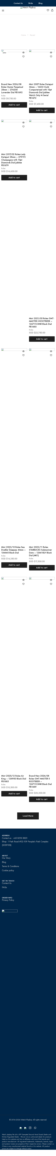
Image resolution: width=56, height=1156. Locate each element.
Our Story (6, 857)
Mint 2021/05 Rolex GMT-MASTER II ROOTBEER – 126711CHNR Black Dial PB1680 (41, 322)
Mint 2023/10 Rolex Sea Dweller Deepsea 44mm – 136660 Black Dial (13, 550)
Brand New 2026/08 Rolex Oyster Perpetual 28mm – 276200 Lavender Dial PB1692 (12, 88)
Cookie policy (8, 870)
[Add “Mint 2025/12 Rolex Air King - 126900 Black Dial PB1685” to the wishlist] (23, 584)
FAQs (30, 3)
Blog (40, 3)
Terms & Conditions (10, 866)
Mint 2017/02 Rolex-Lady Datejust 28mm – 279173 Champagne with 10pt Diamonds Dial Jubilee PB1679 (13, 160)
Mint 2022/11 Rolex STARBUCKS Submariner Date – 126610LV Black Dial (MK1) (40, 551)
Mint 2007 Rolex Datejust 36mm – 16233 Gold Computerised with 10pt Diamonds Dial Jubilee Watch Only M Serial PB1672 (41, 91)
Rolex (3, 95)
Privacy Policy (8, 900)
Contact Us (18, 3)
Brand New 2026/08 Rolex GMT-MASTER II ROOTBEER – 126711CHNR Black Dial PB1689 (40, 781)
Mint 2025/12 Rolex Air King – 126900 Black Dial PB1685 (13, 778)
